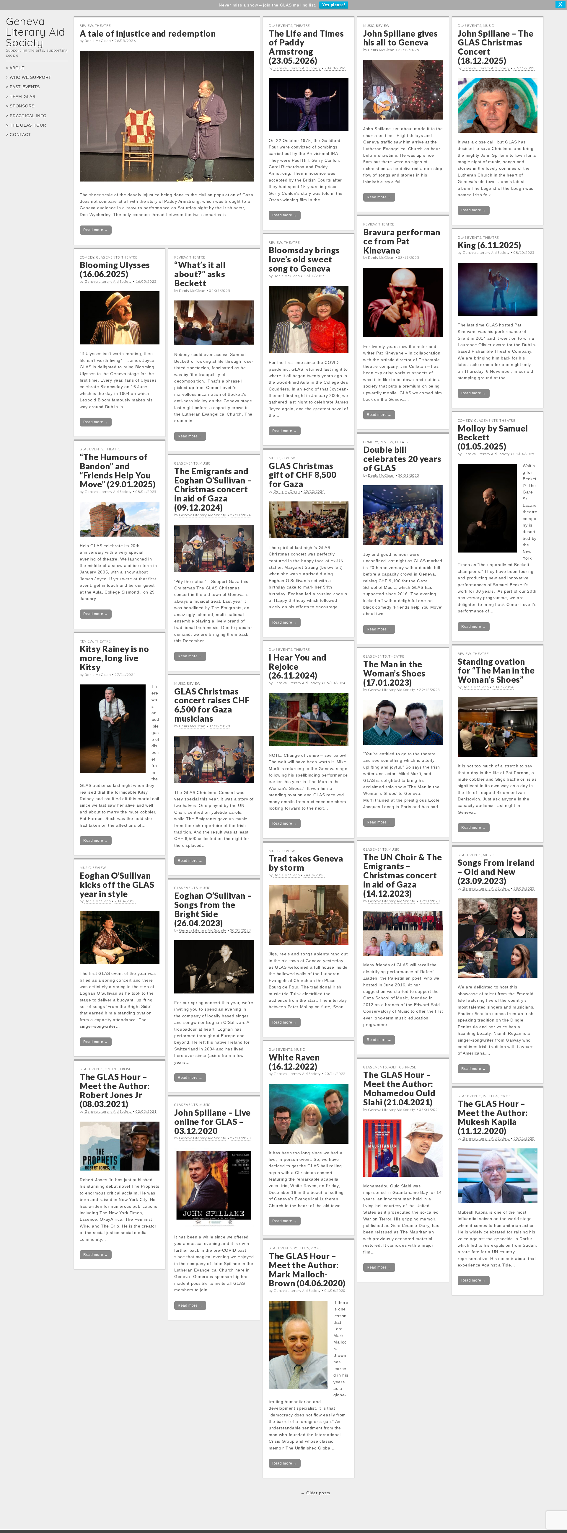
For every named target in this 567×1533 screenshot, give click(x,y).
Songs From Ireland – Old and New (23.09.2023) (496, 871)
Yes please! (333, 5)
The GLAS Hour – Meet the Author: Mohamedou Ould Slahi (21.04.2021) (399, 1088)
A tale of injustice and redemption (148, 33)
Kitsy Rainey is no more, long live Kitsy (114, 658)
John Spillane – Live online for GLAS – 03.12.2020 (212, 1121)
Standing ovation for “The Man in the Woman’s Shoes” (496, 670)
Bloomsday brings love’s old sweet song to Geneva (304, 259)
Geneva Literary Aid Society (35, 31)
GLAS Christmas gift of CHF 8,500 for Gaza (302, 475)
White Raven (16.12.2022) (294, 1061)
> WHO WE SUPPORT (28, 77)
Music (368, 25)
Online (111, 1069)
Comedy (87, 257)
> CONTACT (18, 134)
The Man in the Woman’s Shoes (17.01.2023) (394, 673)
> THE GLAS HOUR (26, 125)
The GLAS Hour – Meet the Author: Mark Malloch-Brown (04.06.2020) (307, 1269)
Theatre (103, 25)
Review (86, 25)
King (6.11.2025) (489, 245)
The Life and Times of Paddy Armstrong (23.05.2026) (306, 47)
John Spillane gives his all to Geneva (400, 38)
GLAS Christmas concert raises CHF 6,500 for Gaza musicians (212, 704)
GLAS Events (280, 25)
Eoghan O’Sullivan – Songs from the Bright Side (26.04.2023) (213, 909)
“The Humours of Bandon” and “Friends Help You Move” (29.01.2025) (118, 470)
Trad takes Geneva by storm (306, 862)
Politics (396, 1067)
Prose (410, 1067)
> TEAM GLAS (20, 96)
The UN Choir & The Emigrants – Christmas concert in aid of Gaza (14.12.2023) (402, 875)
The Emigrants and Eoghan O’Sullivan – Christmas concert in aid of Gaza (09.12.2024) (213, 489)
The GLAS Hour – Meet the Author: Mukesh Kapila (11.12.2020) (493, 1117)
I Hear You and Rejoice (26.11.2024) (298, 666)
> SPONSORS (20, 106)
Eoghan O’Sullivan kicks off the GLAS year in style (117, 884)
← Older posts (315, 1492)
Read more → (95, 230)
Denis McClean (97, 40)
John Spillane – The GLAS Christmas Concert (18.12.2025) (495, 47)
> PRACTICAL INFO (26, 115)
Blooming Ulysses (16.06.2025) (115, 269)
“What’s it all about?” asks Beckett (200, 274)
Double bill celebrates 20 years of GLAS (402, 458)
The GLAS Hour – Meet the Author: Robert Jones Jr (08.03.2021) (115, 1090)
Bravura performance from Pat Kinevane (401, 241)
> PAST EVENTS (23, 86)
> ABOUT (15, 68)
